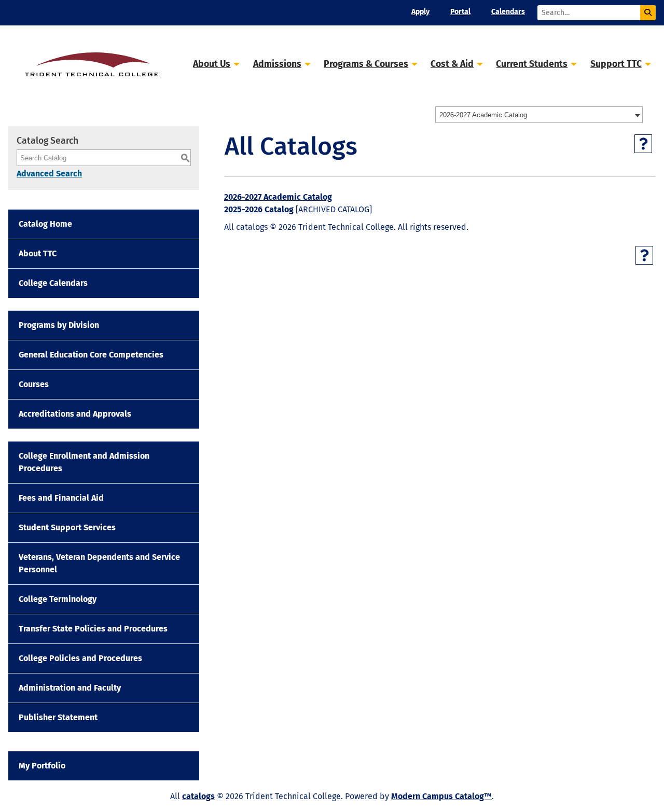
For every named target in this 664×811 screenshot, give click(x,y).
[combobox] (539, 114)
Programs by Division (59, 325)
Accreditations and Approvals (75, 414)
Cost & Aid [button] (452, 64)
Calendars (508, 11)
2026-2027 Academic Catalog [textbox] (483, 115)
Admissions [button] (277, 64)
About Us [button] (211, 64)
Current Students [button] (532, 64)
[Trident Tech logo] (91, 63)
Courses (34, 384)
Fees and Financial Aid (61, 498)
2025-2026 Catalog (259, 209)
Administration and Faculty (70, 688)
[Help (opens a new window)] (643, 143)
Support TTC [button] (616, 64)
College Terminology (57, 599)
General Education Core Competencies (91, 355)
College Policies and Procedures (80, 658)
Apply (420, 11)
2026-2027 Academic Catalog (278, 197)
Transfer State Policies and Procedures (93, 629)
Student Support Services (67, 527)
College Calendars (53, 283)
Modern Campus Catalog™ (441, 796)
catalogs (198, 796)
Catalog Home (45, 224)
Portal (460, 11)
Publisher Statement (58, 717)
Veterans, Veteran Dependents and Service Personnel (99, 563)
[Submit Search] (648, 12)
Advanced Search (49, 173)
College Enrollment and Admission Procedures (84, 462)
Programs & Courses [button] (366, 64)
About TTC (38, 253)
